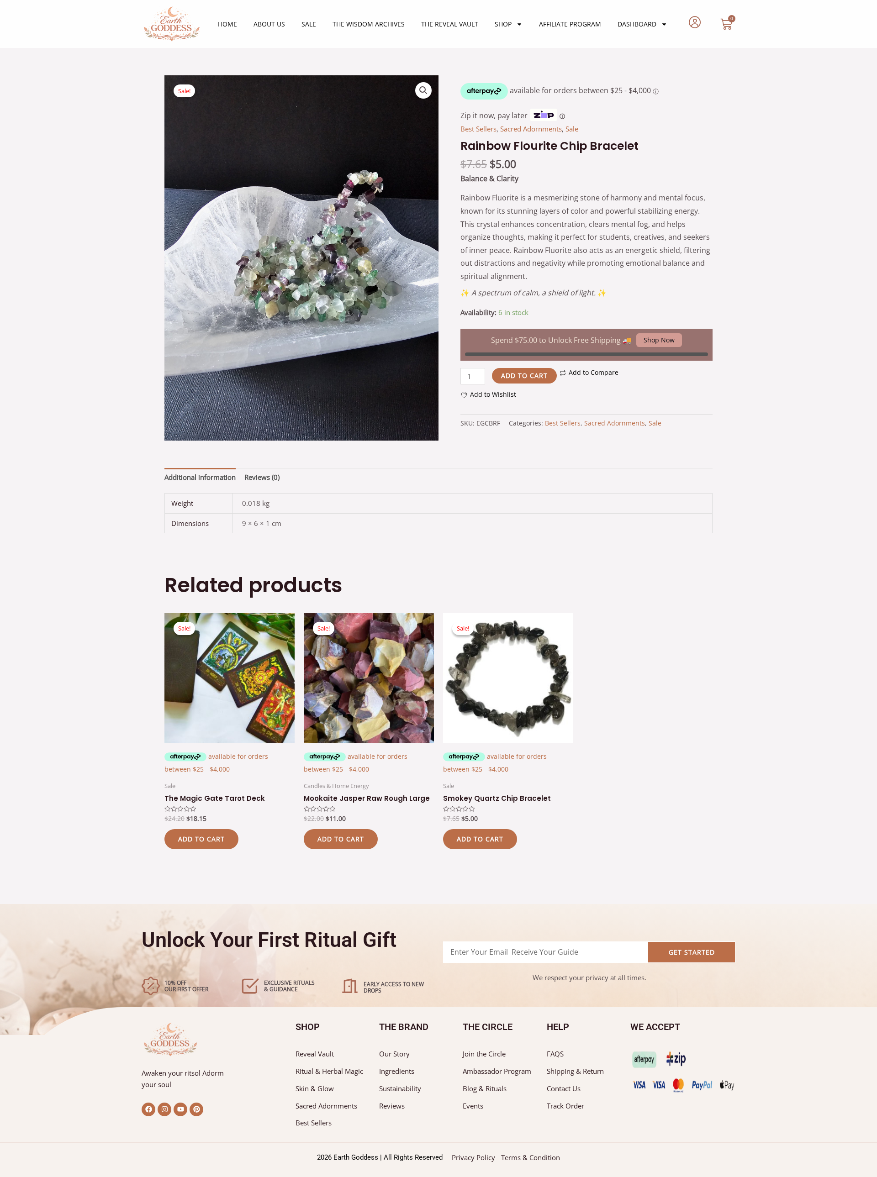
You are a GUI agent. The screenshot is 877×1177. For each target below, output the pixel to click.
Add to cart (524, 375)
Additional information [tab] (200, 477)
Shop (503, 24)
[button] (423, 90)
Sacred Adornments (531, 128)
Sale (308, 24)
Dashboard (637, 24)
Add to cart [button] (201, 839)
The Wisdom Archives (369, 24)
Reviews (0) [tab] (262, 477)
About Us (269, 24)
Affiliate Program (570, 24)
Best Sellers (478, 128)
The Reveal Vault (449, 24)
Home (227, 24)
